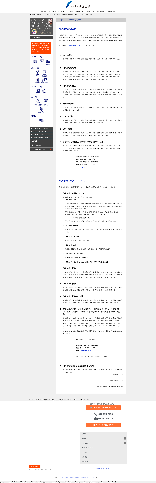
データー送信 (111, 11)
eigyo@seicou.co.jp (87, 167)
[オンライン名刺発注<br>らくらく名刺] (38, 101)
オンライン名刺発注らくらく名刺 (38, 105)
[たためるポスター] (44, 80)
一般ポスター (37, 75)
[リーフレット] (44, 91)
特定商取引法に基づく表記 (103, 468)
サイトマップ (90, 11)
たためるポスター (44, 82)
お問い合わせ (100, 11)
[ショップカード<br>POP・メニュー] (46, 101)
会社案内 (48, 64)
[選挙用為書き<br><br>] (37, 80)
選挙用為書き (37, 82)
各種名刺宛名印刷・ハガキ (41, 112)
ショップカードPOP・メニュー (46, 105)
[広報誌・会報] (42, 61)
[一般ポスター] (38, 72)
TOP (54, 14)
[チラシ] (38, 91)
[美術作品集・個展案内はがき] (41, 120)
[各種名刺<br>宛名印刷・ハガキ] (41, 109)
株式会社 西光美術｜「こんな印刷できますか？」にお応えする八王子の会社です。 (77, 477)
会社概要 (43, 11)
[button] (34, 466)
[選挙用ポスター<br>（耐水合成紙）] (45, 72)
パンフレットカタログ (35, 64)
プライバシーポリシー (76, 11)
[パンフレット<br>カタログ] (35, 61)
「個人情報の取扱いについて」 (76, 45)
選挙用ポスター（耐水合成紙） (45, 76)
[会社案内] (48, 61)
